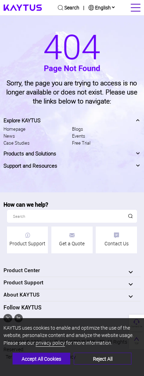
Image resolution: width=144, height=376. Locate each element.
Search (71, 7)
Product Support (27, 243)
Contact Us (117, 243)
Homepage (14, 129)
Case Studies (16, 143)
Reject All (103, 358)
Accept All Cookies (41, 358)
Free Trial (81, 143)
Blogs (77, 129)
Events (78, 136)
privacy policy (50, 342)
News (9, 136)
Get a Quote (72, 243)
